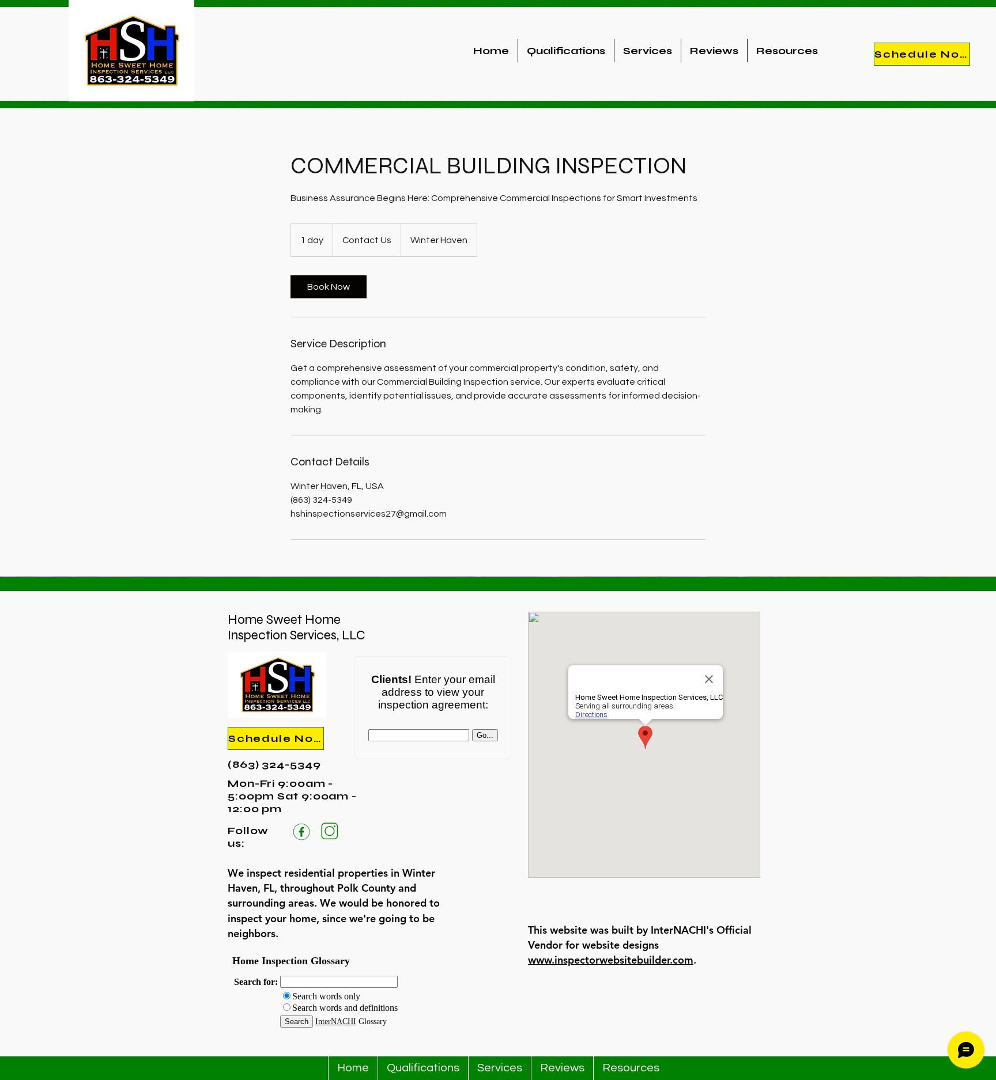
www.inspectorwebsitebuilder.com (610, 960)
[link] (328, 286)
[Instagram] (329, 831)
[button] (787, 50)
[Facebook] (301, 831)
